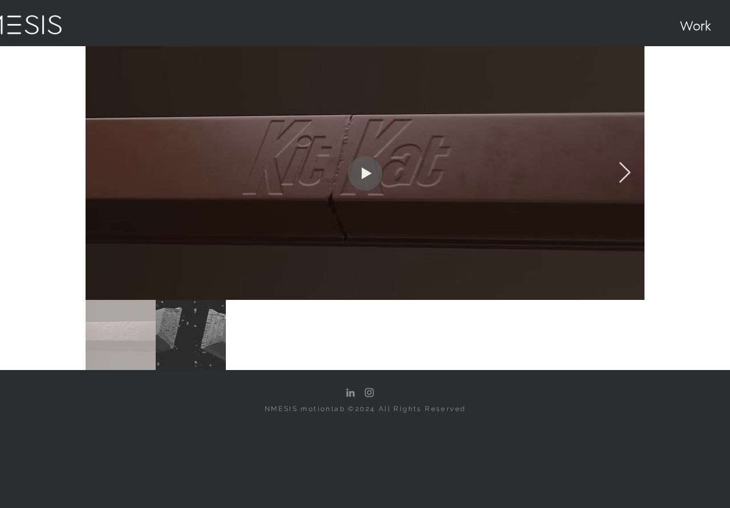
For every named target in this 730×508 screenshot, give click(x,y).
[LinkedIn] (350, 393)
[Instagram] (369, 393)
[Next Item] (624, 173)
